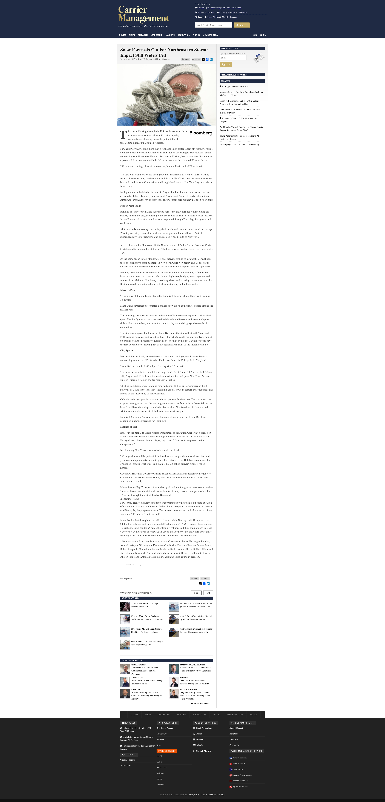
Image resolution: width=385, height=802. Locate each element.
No (208, 592)
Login (263, 35)
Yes (196, 592)
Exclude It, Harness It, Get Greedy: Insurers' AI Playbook (222, 12)
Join (255, 35)
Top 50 (196, 35)
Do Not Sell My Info (202, 750)
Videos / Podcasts (127, 759)
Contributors (125, 765)
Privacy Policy (193, 794)
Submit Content (236, 727)
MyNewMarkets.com (240, 786)
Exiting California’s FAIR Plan (235, 86)
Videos (253, 714)
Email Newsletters (204, 727)
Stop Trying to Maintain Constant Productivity (239, 144)
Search (243, 25)
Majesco (160, 773)
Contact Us (234, 745)
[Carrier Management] (153, 14)
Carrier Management (240, 757)
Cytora (159, 761)
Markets (170, 35)
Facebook (199, 739)
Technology (161, 733)
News (132, 35)
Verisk (159, 778)
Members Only (210, 35)
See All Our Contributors (200, 703)
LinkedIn (199, 745)
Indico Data (161, 767)
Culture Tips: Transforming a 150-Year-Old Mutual (219, 7)
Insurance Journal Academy (242, 775)
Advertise (233, 733)
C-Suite (122, 35)
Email (197, 59)
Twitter (198, 733)
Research (143, 35)
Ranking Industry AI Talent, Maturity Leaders (217, 17)
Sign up (226, 64)
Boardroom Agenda (165, 727)
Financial (160, 739)
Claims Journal (238, 769)
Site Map (221, 794)
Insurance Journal (239, 763)
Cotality (160, 756)
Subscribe (233, 739)
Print (187, 59)
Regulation (184, 35)
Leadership (156, 35)
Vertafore (160, 784)
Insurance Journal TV (240, 780)
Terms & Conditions (208, 794)
